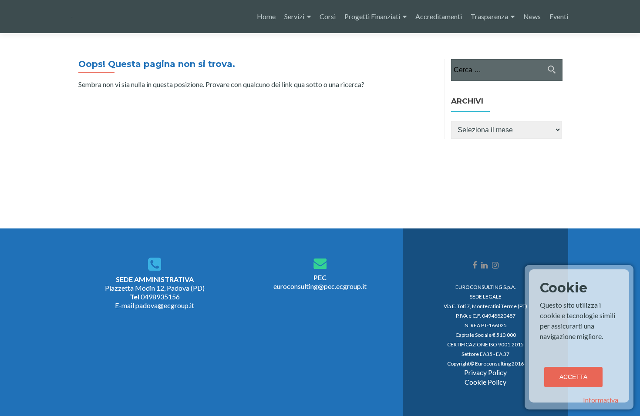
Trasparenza (489, 16)
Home (266, 16)
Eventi (558, 16)
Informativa (600, 400)
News (532, 16)
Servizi (294, 16)
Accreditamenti (438, 16)
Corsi (328, 16)
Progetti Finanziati (372, 16)
